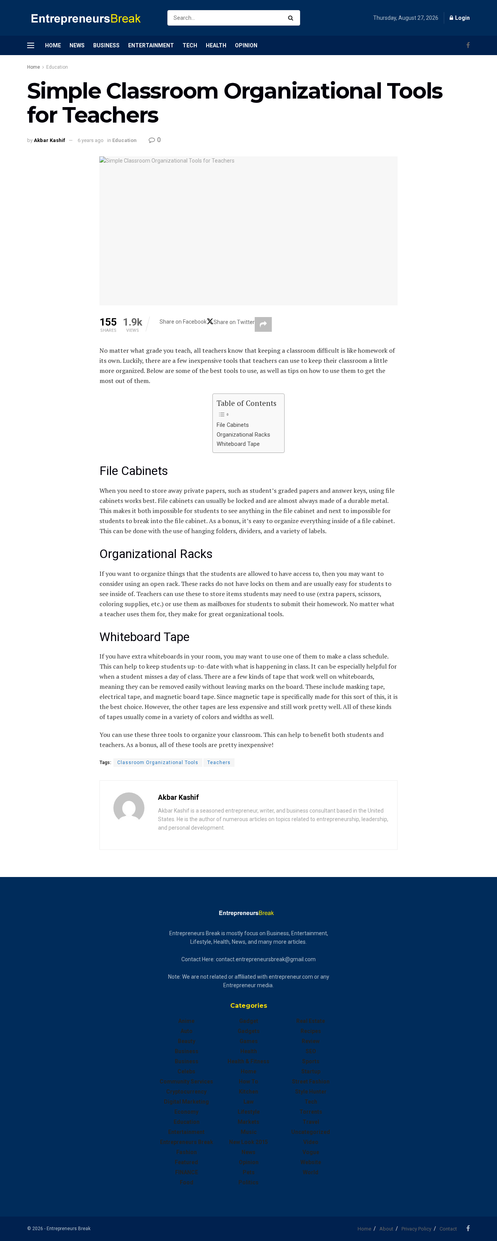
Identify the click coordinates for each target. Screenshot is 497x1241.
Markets (248, 1122)
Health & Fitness (248, 1061)
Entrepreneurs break (186, 1142)
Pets (249, 1172)
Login (462, 18)
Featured (186, 1162)
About (386, 1229)
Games (249, 1041)
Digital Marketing (186, 1102)
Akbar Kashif (49, 140)
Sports (311, 1061)
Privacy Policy (416, 1229)
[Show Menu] (30, 45)
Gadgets (249, 1031)
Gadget (248, 1021)
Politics (248, 1182)
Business (106, 45)
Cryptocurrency (186, 1091)
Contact (448, 1229)
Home (53, 45)
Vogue (310, 1152)
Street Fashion (311, 1081)
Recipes (311, 1031)
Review (311, 1041)
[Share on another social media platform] (263, 324)
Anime (186, 1021)
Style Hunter (311, 1091)
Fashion (186, 1152)
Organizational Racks (243, 435)
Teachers (219, 762)
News (77, 45)
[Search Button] (292, 18)
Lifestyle (249, 1112)
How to (248, 1081)
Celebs (186, 1071)
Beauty (186, 1041)
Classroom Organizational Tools (157, 762)
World (310, 1172)
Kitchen (248, 1091)
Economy (186, 1112)
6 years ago (91, 140)
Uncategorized (310, 1132)
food (186, 1182)
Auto (187, 1031)
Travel (310, 1122)
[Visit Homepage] (90, 18)
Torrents (310, 1112)
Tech (189, 45)
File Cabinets (233, 425)
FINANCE (186, 1172)
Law (248, 1102)
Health (216, 45)
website (311, 1162)
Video (310, 1142)
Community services (186, 1081)
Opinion (246, 45)
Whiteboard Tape (238, 444)
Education (57, 67)
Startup (310, 1071)
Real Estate (310, 1021)
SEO (311, 1051)
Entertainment (151, 45)
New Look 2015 (248, 1142)
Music (249, 1132)
